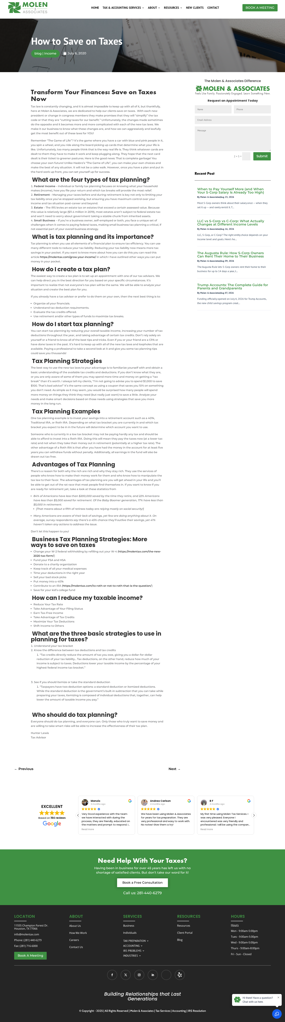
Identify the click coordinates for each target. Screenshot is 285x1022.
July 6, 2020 (77, 53)
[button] (253, 815)
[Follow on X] (126, 975)
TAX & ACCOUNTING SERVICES (122, 8)
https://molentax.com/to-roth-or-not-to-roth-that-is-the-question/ (107, 585)
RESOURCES (171, 8)
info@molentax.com (26, 934)
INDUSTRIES (130, 955)
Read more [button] (88, 829)
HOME (95, 8)
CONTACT (213, 8)
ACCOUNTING (131, 945)
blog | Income (45, 53)
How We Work (78, 933)
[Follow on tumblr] (180, 975)
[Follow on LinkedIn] (153, 975)
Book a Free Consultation (142, 882)
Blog (180, 940)
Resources (183, 925)
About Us (75, 926)
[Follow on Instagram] (139, 975)
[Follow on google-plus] (166, 975)
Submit (262, 156)
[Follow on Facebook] (112, 975)
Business (128, 925)
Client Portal (184, 933)
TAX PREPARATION (134, 940)
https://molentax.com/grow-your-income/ (68, 257)
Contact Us (76, 947)
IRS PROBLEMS (132, 950)
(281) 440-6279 (33, 940)
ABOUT (152, 8)
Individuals (130, 933)
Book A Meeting (260, 8)
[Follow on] (176, 975)
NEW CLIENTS (195, 8)
